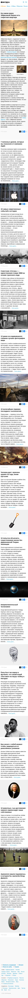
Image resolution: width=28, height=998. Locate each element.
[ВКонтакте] (24, 131)
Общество (5, 266)
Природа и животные (8, 869)
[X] (20, 131)
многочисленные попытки (9, 57)
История (3, 10)
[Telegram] (22, 131)
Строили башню (11, 52)
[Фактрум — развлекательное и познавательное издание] (6, 2)
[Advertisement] (14, 949)
